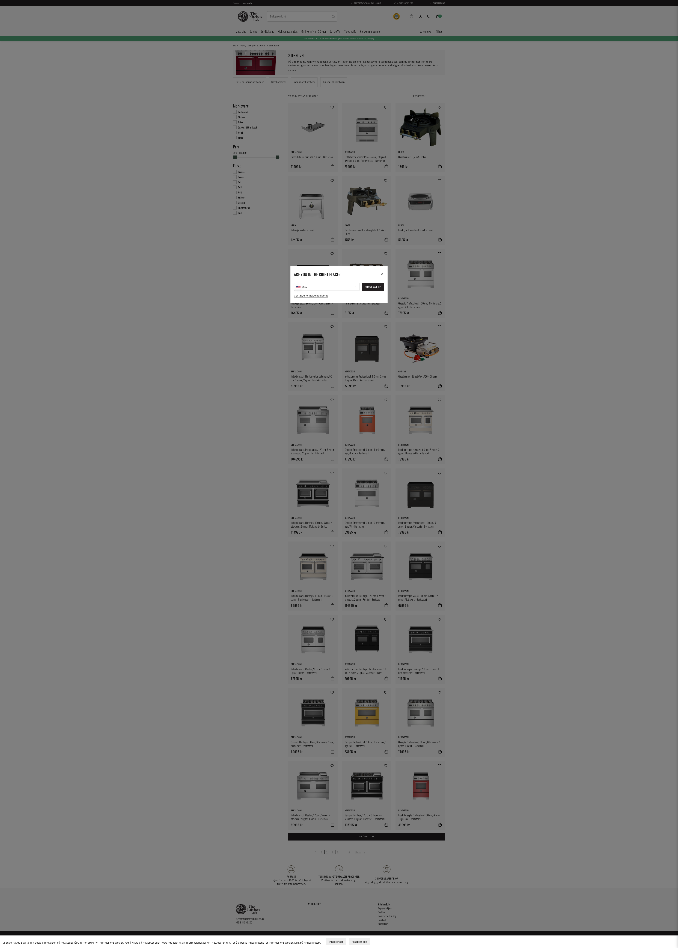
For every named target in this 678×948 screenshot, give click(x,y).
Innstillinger (336, 941)
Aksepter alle (359, 941)
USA (304, 287)
